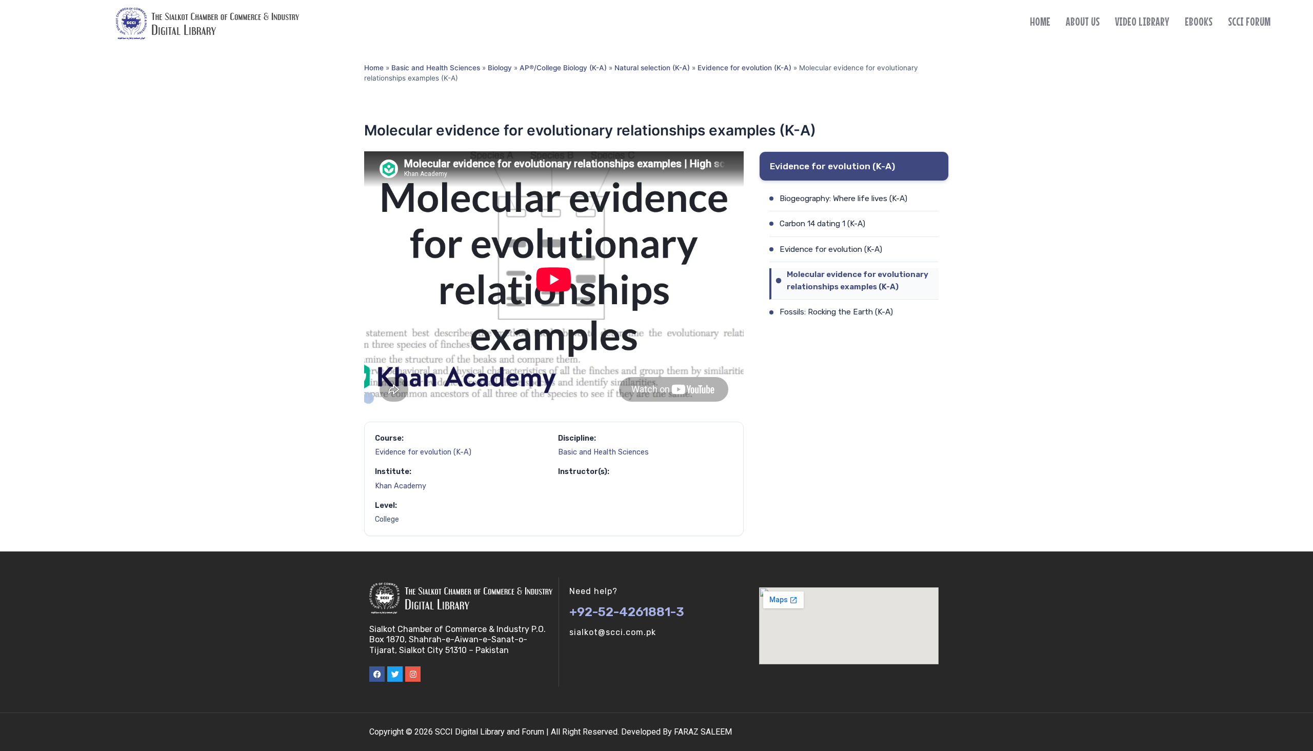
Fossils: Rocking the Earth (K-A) (836, 312)
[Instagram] (413, 674)
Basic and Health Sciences (435, 68)
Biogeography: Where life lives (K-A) (843, 198)
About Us (1083, 21)
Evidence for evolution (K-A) (744, 68)
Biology (500, 68)
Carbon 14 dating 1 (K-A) (822, 223)
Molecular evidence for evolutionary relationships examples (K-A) (857, 280)
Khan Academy (400, 486)
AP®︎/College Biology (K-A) (563, 68)
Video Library (1142, 21)
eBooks (1198, 21)
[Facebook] (377, 674)
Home (1040, 21)
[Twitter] (395, 674)
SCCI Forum (1249, 21)
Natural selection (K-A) (652, 68)
